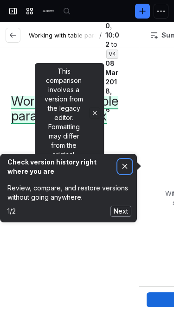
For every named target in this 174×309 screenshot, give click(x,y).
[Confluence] (48, 11)
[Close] (94, 113)
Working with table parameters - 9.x (81, 35)
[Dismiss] (124, 166)
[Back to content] (13, 35)
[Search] (66, 11)
